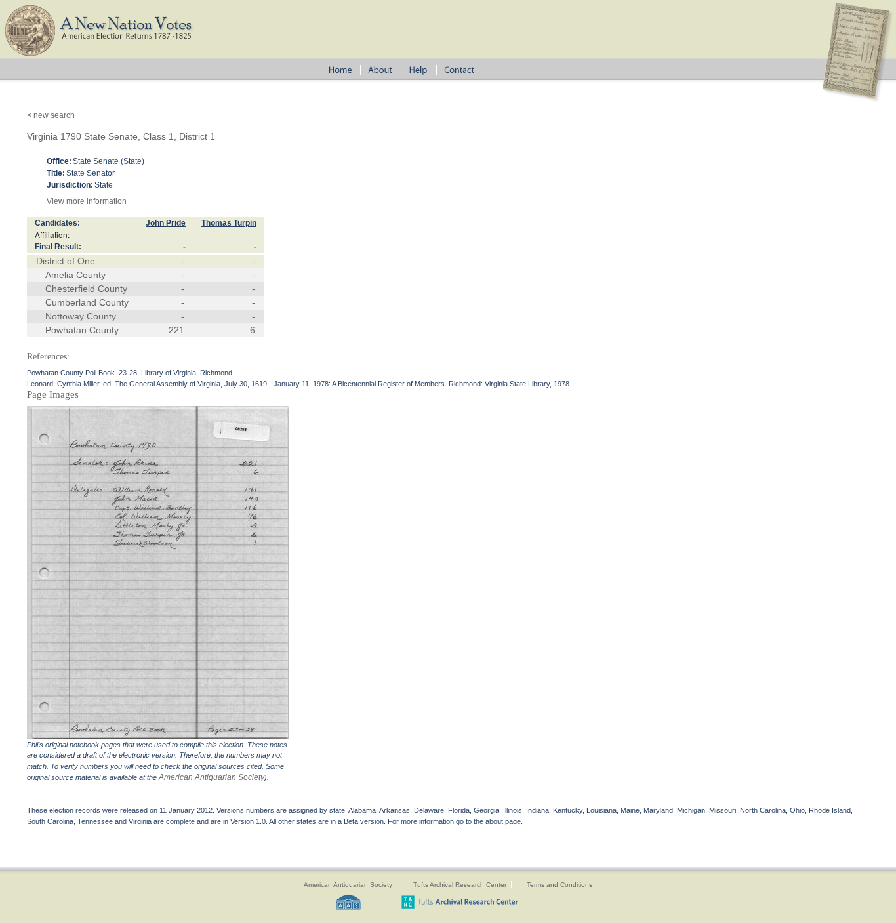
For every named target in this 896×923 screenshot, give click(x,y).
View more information (87, 201)
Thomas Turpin (228, 223)
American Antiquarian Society (211, 777)
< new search (51, 115)
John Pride (166, 223)
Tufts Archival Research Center (459, 884)
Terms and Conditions (559, 884)
